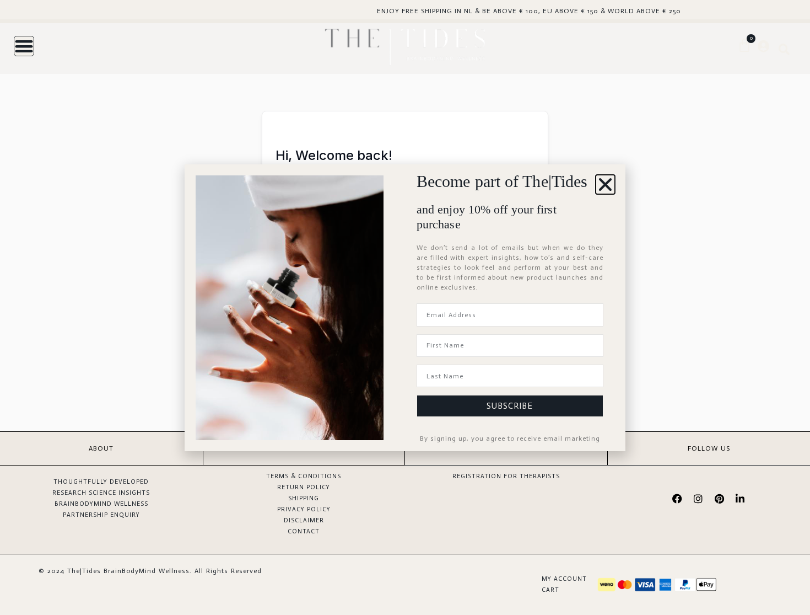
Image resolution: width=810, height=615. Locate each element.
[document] (405, 307)
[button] (605, 184)
